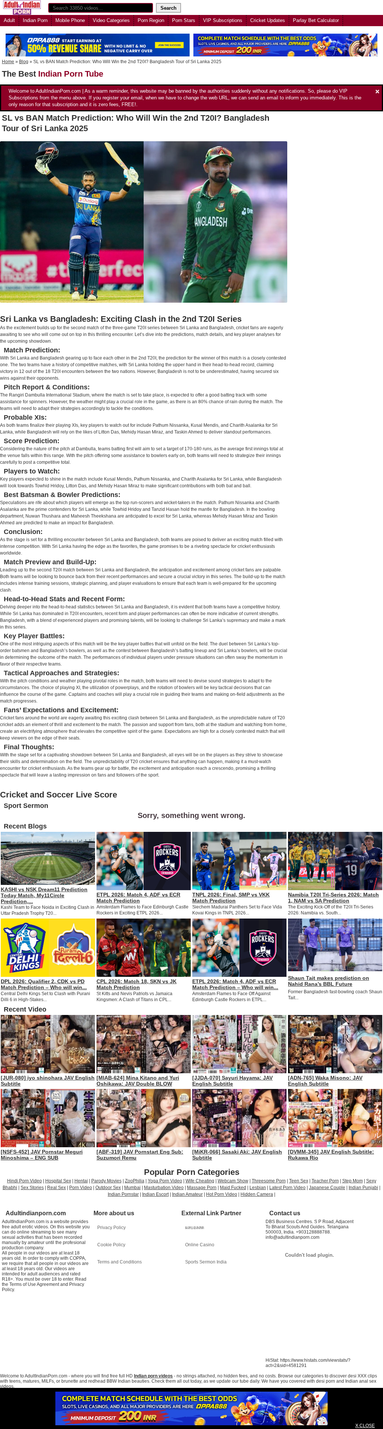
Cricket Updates (267, 20)
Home (8, 61)
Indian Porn (35, 20)
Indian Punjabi (363, 1187)
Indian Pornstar (123, 1194)
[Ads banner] (191, 1408)
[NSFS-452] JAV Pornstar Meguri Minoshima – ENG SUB (42, 1155)
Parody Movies (106, 1180)
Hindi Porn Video (24, 1180)
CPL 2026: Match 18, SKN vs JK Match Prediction (136, 984)
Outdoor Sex (108, 1187)
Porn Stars (183, 20)
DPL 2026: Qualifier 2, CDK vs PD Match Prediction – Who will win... (44, 984)
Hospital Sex (58, 1180)
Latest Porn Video (287, 1187)
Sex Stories (32, 1187)
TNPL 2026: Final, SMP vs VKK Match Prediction (231, 898)
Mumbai (132, 1187)
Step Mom (352, 1180)
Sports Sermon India (206, 1262)
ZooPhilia (134, 1180)
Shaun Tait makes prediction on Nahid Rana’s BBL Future (328, 981)
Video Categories (111, 20)
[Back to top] (362, 1408)
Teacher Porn (325, 1180)
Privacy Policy (111, 1227)
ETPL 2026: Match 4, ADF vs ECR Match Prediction (138, 898)
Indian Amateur (187, 1194)
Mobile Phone (70, 20)
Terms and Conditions (119, 1262)
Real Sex (56, 1187)
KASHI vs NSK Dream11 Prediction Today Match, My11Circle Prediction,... (44, 895)
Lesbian (257, 1187)
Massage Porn (202, 1187)
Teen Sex (298, 1180)
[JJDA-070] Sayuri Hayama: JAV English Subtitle (232, 1081)
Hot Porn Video (221, 1194)
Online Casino (199, 1244)
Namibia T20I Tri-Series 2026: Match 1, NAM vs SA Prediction (333, 898)
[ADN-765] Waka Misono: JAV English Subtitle (325, 1081)
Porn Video (80, 1187)
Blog (23, 61)
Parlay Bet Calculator (316, 20)
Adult (9, 20)
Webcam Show (233, 1180)
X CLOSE (365, 1425)
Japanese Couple (327, 1187)
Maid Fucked (233, 1187)
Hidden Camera (256, 1194)
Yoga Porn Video (165, 1180)
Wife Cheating (200, 1180)
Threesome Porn (269, 1180)
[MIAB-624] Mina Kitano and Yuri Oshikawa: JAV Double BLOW (137, 1081)
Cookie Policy (111, 1244)
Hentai (81, 1180)
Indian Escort (155, 1194)
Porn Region (151, 20)
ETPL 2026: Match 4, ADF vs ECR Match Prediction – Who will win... (235, 984)
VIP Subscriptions (222, 20)
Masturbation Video (164, 1187)
